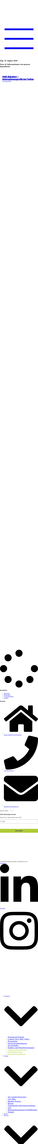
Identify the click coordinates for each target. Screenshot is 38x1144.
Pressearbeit (12, 1041)
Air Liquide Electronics (17, 1097)
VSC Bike (12, 1099)
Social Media (13, 1046)
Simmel (11, 1112)
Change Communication (17, 1050)
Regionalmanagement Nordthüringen (22, 1110)
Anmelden (19, 831)
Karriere (6, 1114)
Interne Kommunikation (17, 1043)
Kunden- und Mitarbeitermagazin (21, 1048)
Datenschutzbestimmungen (15, 840)
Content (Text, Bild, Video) (18, 1039)
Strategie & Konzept (16, 1037)
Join (9, 1108)
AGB (23, 838)
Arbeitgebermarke (15, 1052)
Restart (10, 1103)
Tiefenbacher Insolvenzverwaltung (21, 1106)
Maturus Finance (14, 1101)
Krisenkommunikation (17, 1054)
